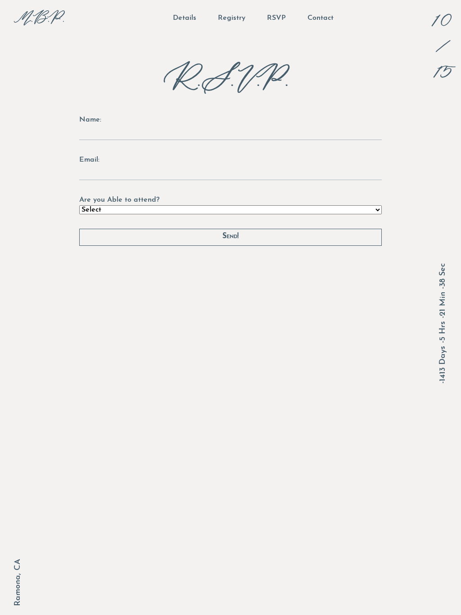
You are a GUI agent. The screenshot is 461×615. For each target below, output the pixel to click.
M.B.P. (41, 17)
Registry (231, 18)
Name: (90, 119)
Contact (320, 18)
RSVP (276, 18)
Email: (89, 159)
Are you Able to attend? (119, 199)
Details (184, 18)
